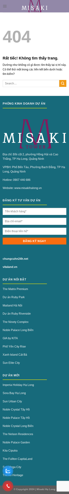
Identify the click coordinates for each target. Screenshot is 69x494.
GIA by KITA (10, 338)
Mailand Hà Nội (12, 305)
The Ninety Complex (15, 321)
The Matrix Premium (15, 289)
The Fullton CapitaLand (17, 458)
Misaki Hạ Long (46, 489)
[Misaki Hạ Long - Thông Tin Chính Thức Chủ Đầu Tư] (35, 6)
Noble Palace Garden (16, 442)
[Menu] (5, 6)
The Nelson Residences (18, 434)
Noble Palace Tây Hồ (16, 417)
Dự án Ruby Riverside (17, 313)
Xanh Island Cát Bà (15, 354)
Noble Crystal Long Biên (18, 425)
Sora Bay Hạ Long (14, 393)
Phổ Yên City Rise (14, 346)
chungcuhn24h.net (15, 258)
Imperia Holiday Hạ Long (18, 384)
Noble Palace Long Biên (18, 330)
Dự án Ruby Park (14, 297)
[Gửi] (62, 83)
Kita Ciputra (10, 450)
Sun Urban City (12, 401)
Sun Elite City (11, 362)
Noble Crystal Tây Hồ (16, 409)
